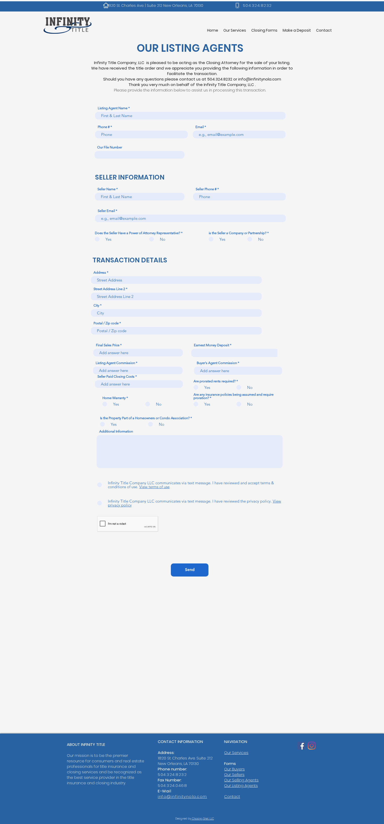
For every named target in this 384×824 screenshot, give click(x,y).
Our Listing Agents (241, 785)
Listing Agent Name (112, 108)
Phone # (104, 127)
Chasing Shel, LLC (202, 819)
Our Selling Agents (241, 780)
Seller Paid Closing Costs (116, 376)
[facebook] (301, 746)
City (96, 305)
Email (199, 127)
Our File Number (109, 147)
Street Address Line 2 (109, 289)
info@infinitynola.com (259, 79)
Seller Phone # (206, 189)
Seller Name (106, 189)
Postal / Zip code (106, 323)
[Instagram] (312, 746)
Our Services (236, 752)
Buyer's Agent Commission (217, 363)
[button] (264, 30)
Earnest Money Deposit (211, 345)
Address (100, 272)
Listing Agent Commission (115, 363)
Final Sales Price (107, 345)
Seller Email (106, 210)
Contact (232, 796)
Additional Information (116, 431)
